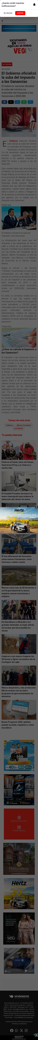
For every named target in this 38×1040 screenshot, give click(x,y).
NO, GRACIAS (8, 13)
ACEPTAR (20, 13)
